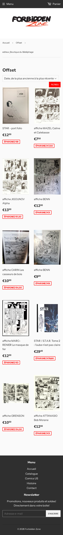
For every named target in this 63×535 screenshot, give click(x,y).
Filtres (54, 84)
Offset (19, 42)
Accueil (6, 42)
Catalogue (31, 473)
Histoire (31, 483)
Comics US (31, 478)
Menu (9, 4)
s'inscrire (53, 513)
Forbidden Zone (33, 529)
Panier (56, 4)
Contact (32, 488)
